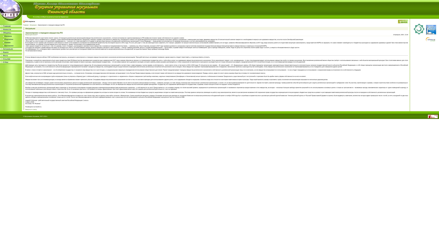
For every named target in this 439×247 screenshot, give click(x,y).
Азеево (8, 42)
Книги (5, 52)
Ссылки (6, 59)
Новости (7, 29)
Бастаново (9, 46)
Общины (7, 33)
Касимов (8, 36)
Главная (7, 26)
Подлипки (9, 39)
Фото (5, 56)
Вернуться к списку (31, 109)
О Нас (5, 62)
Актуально (8, 49)
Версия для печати (30, 34)
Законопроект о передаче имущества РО (44, 33)
